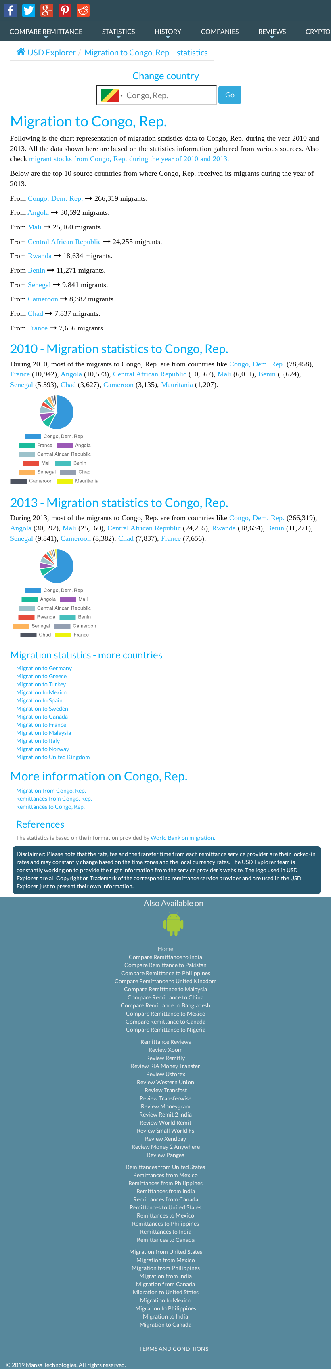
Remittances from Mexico (165, 1174)
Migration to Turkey (41, 684)
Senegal (39, 285)
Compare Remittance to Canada (165, 1021)
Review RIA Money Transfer (165, 1065)
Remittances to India (165, 1231)
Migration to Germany (44, 668)
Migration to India (165, 1316)
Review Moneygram (166, 1106)
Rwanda (40, 256)
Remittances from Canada (165, 1199)
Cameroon (43, 299)
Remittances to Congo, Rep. (50, 806)
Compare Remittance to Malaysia (165, 989)
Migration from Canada (165, 1284)
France (38, 328)
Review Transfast (166, 1090)
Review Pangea (165, 1154)
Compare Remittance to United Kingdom (166, 981)
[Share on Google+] (46, 9)
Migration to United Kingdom (53, 756)
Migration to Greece (41, 676)
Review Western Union (165, 1082)
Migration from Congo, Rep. (51, 790)
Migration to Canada (42, 716)
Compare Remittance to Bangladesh (165, 1005)
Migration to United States (166, 1292)
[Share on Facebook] (10, 9)
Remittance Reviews (165, 1041)
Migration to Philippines (165, 1308)
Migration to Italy (38, 740)
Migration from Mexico (165, 1259)
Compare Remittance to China (165, 997)
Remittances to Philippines (165, 1223)
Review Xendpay (165, 1138)
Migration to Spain (39, 700)
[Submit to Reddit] (83, 9)
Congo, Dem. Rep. (55, 198)
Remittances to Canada (166, 1239)
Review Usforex (165, 1073)
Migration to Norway (42, 748)
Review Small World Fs (165, 1130)
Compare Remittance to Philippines (165, 972)
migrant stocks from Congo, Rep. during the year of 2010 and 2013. (129, 159)
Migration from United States (165, 1251)
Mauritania (177, 385)
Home (165, 948)
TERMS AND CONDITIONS (173, 1348)
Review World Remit (165, 1122)
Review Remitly (165, 1057)
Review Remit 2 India (165, 1114)
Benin (36, 270)
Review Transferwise (165, 1098)
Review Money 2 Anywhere (166, 1146)
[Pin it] (65, 9)
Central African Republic (64, 242)
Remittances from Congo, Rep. (54, 798)
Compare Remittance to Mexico (165, 1013)
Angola (38, 212)
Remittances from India (165, 1191)
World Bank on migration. (183, 837)
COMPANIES (220, 31)
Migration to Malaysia (43, 732)
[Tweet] (28, 9)
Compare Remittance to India (165, 956)
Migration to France (41, 724)
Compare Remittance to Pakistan (165, 964)
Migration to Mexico (41, 692)
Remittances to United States (165, 1207)
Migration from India (165, 1275)
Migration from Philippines (166, 1267)
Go (230, 94)
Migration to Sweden (42, 708)
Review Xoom (166, 1049)
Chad (35, 313)
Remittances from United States (165, 1166)
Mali (35, 227)
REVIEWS (272, 31)
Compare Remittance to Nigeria (165, 1029)
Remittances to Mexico (165, 1215)
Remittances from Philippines (165, 1183)
